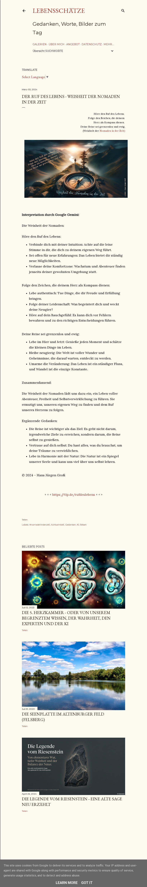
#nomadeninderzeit (39, 524)
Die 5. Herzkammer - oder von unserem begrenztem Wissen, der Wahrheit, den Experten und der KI (66, 618)
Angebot (73, 44)
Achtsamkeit (57, 524)
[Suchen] (123, 9)
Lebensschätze (59, 10)
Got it (87, 883)
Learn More (67, 883)
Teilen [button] (25, 519)
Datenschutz (92, 44)
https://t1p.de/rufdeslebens (73, 495)
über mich (56, 44)
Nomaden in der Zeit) (112, 130)
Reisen (83, 524)
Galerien (40, 44)
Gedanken (70, 524)
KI (78, 524)
